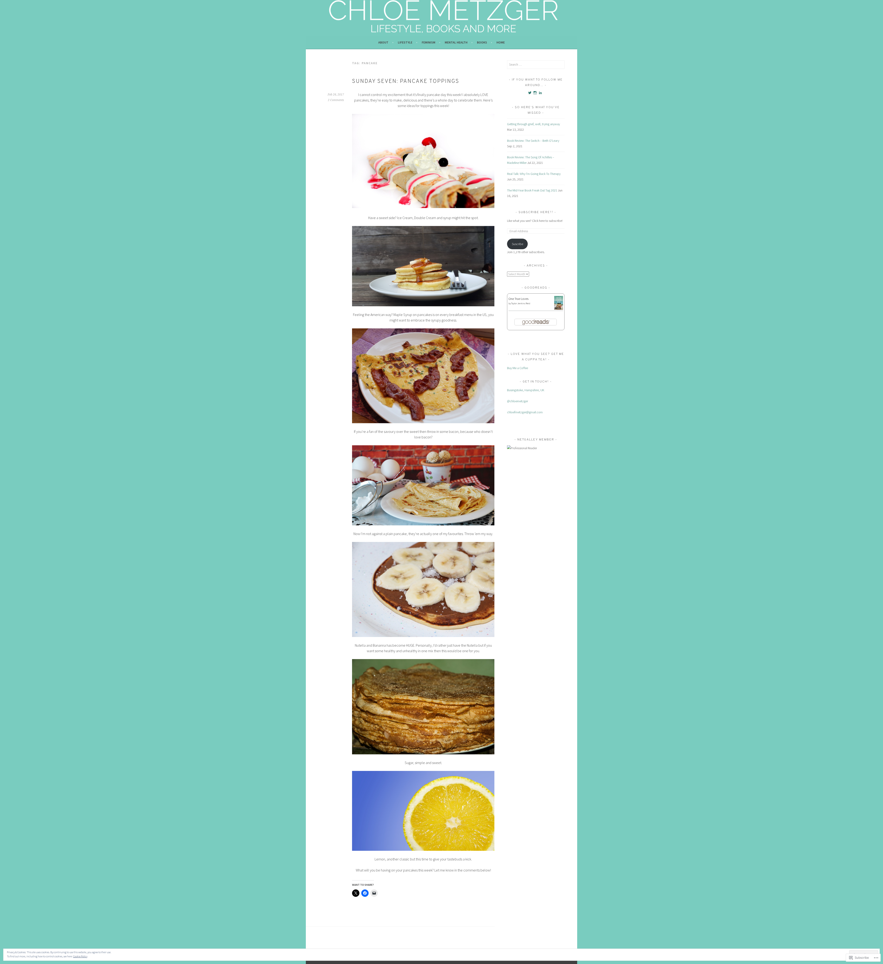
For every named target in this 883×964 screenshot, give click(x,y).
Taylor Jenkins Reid (520, 303)
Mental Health (456, 42)
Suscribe (517, 244)
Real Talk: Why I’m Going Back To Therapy (534, 174)
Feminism (428, 42)
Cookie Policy (80, 956)
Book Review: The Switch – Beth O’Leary (533, 141)
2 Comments (336, 100)
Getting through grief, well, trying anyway (533, 124)
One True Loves (518, 299)
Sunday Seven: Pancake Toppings (405, 81)
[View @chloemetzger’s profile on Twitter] (530, 93)
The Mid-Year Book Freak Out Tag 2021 (532, 190)
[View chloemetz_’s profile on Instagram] (535, 93)
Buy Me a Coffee (517, 368)
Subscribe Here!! (536, 212)
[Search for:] (536, 64)
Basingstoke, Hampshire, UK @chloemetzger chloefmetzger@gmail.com (525, 401)
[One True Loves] (558, 309)
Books (482, 42)
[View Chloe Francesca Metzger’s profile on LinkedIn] (540, 93)
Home (500, 42)
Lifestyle (405, 42)
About (383, 42)
